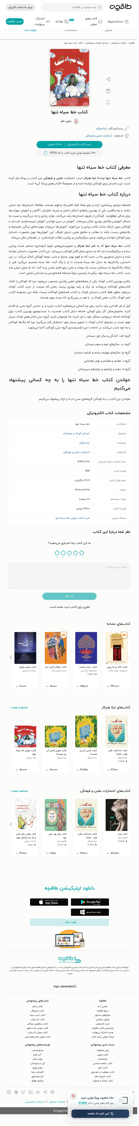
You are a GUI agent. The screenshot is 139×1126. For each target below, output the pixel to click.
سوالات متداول (57, 1102)
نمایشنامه (102, 1059)
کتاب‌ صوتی (102, 1054)
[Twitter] (23, 1092)
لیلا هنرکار (84, 443)
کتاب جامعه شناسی (102, 1063)
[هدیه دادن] (108, 91)
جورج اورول (37, 1067)
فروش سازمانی (102, 1019)
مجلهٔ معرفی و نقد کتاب (102, 1036)
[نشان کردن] (108, 102)
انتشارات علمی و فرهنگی (76, 452)
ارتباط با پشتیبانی (35, 1102)
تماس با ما (103, 1006)
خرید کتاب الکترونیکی (69, 144)
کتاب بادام (37, 1006)
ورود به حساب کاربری (20, 7)
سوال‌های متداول (103, 1015)
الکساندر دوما (37, 1072)
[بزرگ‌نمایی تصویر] (54, 102)
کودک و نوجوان (118, 43)
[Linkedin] (30, 1092)
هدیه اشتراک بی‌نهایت (102, 1032)
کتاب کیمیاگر (37, 1010)
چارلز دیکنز (38, 1059)
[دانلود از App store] (49, 902)
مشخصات (71, 30)
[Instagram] (8, 1092)
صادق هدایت (37, 1050)
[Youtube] (37, 1092)
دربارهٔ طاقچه (102, 1010)
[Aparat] (16, 1092)
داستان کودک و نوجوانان (96, 43)
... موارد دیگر (69, 922)
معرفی (108, 30)
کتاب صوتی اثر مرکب (37, 1032)
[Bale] (52, 1092)
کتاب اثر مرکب (38, 1019)
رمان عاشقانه (103, 1050)
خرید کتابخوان (102, 1023)
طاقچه (132, 43)
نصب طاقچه (14, 21)
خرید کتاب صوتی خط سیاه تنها (73, 518)
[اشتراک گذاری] (108, 79)
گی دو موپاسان (38, 1063)
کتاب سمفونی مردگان (37, 1023)
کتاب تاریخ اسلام (103, 1076)
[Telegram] (45, 1092)
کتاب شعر (103, 1067)
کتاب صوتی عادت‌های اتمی (37, 1036)
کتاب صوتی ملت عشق (37, 1028)
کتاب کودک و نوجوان (103, 1080)
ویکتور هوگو (37, 1080)
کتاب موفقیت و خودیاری (102, 1072)
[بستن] (73, 1096)
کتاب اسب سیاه (37, 1015)
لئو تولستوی (37, 1076)
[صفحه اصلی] (120, 7)
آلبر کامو (37, 1054)
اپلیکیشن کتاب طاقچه (102, 1028)
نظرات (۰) (31, 30)
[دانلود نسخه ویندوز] (90, 912)
